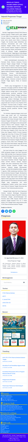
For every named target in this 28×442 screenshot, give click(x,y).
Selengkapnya (14, 272)
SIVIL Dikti (3, 427)
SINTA (4, 306)
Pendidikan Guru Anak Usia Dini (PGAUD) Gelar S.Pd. (12, 409)
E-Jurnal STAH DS (5, 428)
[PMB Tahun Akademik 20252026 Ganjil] (14, 331)
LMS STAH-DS (6, 302)
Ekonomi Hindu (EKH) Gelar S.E (8, 410)
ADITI (4, 296)
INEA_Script (17, 440)
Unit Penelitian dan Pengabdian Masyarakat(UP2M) (11, 417)
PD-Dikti (3, 424)
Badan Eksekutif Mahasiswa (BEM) (8, 418)
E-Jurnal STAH (6, 299)
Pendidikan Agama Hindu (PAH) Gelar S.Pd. (10, 405)
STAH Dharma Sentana (8, 293)
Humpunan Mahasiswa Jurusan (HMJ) (8, 420)
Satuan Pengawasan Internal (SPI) (7, 415)
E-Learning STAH (4, 432)
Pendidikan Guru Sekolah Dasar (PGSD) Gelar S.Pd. (12, 407)
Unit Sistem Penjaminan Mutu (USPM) (8, 416)
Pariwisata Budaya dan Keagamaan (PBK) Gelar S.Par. (12, 406)
